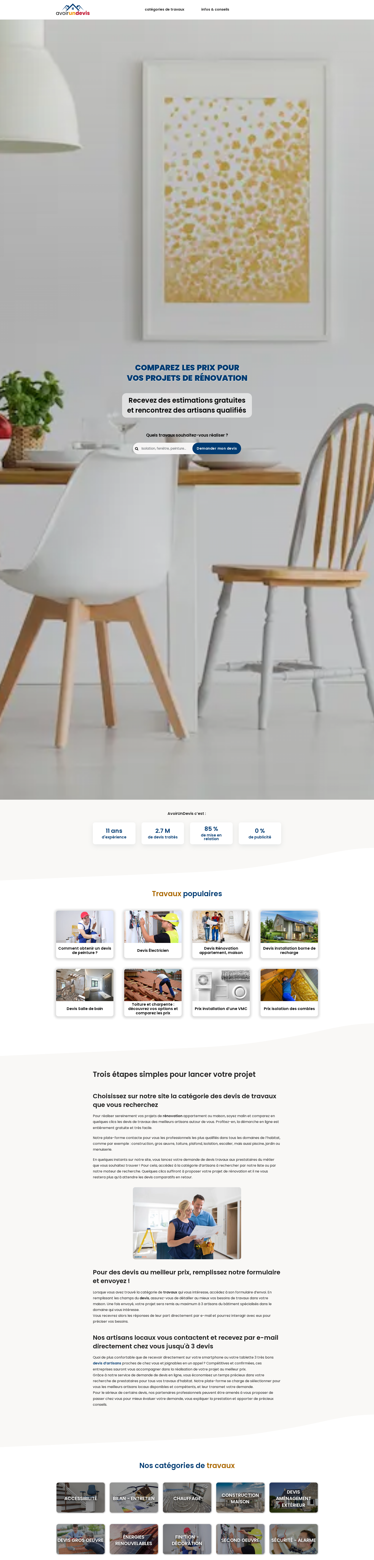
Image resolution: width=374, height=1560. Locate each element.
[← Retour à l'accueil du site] (73, 9)
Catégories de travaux (164, 9)
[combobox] (187, 448)
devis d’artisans (107, 1363)
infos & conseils (215, 9)
